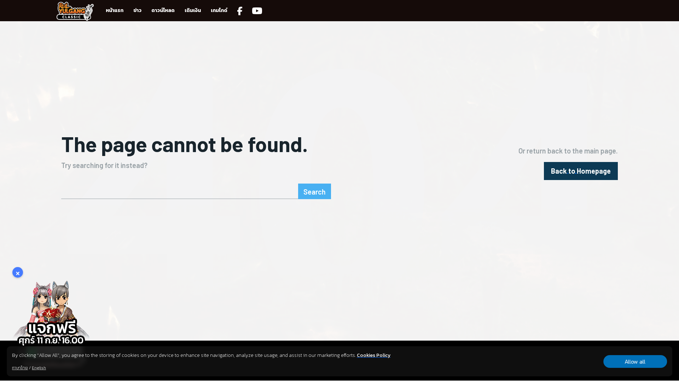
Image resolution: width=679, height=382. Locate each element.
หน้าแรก (114, 10)
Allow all (635, 361)
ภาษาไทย (20, 368)
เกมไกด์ (219, 10)
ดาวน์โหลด (163, 10)
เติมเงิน (193, 10)
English (39, 368)
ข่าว (137, 10)
